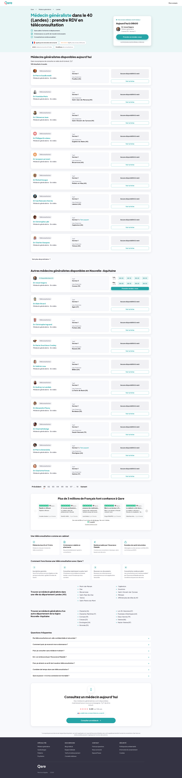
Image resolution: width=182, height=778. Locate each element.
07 (71, 487)
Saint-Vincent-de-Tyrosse (128, 592)
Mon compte (173, 3)
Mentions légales (43, 772)
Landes (58, 9)
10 (77, 487)
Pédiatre (40, 753)
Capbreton (122, 586)
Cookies (122, 753)
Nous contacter (97, 750)
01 (44, 487)
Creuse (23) (83, 620)
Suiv (84, 487)
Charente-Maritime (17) (87, 614)
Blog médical (69, 746)
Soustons (121, 589)
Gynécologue (42, 750)
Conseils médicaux (70, 756)
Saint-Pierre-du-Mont (88, 601)
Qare (32, 9)
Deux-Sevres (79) (124, 617)
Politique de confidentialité (127, 746)
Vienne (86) (122, 620)
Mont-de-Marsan (86, 586)
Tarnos (82, 598)
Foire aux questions (98, 746)
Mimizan (121, 595)
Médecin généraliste (45, 9)
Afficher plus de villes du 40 (128, 598)
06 (67, 487)
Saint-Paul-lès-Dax (86, 595)
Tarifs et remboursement (72, 753)
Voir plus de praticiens (40, 259)
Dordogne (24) (84, 622)
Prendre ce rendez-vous (132, 37)
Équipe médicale (70, 750)
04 (57, 487)
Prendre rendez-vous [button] (130, 288)
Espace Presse (96, 753)
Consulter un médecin (89, 720)
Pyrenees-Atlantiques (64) (127, 614)
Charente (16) (84, 611)
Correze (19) (83, 617)
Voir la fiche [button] (130, 81)
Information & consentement (128, 750)
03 (53, 487)
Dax (81, 589)
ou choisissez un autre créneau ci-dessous (132, 42)
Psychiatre (41, 756)
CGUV (52, 772)
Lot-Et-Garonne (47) (125, 611)
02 (49, 487)
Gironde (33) (84, 625)
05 (62, 487)
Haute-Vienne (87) (124, 622)
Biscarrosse (84, 592)
